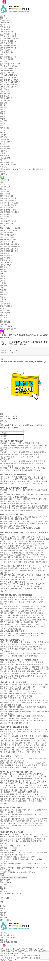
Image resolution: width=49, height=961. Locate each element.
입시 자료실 (4, 89)
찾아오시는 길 (5, 920)
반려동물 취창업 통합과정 (10, 82)
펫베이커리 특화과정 (8, 71)
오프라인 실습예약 (28, 169)
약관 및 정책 (5, 158)
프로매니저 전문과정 (8, 41)
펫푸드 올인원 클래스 (8, 66)
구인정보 (3, 130)
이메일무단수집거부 (8, 165)
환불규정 (3, 940)
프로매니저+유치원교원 (9, 38)
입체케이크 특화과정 (8, 68)
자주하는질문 (5, 146)
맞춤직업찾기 (5, 148)
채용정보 (3, 915)
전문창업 (3, 103)
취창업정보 (4, 128)
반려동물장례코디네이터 (9, 48)
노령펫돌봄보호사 (7, 52)
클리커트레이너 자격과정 (10, 64)
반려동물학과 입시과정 (9, 84)
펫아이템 (3, 107)
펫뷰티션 (3, 55)
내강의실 (3, 151)
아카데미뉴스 (5, 139)
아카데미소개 (5, 22)
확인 (2, 875)
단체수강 (3, 910)
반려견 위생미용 (6, 43)
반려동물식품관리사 (8, 57)
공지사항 (3, 137)
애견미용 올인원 (6, 32)
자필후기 (3, 126)
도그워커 (3, 61)
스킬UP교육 (15, 169)
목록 (2, 414)
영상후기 (3, 123)
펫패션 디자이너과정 (8, 77)
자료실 (2, 132)
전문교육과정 (5, 29)
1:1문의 (3, 144)
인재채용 (3, 917)
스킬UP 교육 (5, 93)
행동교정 (3, 105)
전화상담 (3, 421)
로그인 (2, 16)
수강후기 (3, 119)
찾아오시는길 (5, 27)
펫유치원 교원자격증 (8, 36)
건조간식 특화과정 (7, 73)
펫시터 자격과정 (6, 59)
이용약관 (3, 160)
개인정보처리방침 (7, 162)
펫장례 (2, 112)
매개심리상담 (5, 100)
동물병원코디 (5, 96)
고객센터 (3, 135)
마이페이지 (4, 180)
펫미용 (2, 110)
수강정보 (3, 153)
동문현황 (3, 121)
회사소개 (3, 25)
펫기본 (2, 116)
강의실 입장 (4, 155)
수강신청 (3, 167)
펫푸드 (2, 114)
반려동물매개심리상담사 (9, 80)
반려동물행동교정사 (8, 45)
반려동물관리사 (6, 50)
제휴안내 (3, 913)
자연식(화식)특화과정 (8, 75)
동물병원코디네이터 (8, 34)
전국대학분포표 (6, 91)
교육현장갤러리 (6, 142)
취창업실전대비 (6, 98)
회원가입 (3, 18)
